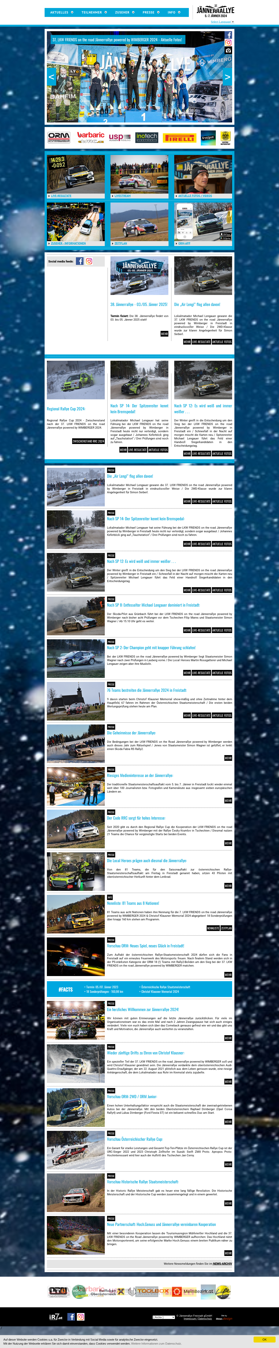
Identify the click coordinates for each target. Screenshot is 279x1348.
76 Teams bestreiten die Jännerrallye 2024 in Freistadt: (147, 690)
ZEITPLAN (226, 928)
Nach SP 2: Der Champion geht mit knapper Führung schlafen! (151, 647)
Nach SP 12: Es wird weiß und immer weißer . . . (141, 561)
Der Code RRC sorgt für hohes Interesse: (136, 818)
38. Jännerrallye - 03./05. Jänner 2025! (138, 304)
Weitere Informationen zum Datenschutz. (156, 1343)
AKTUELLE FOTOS (222, 341)
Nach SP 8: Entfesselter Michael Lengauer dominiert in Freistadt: (153, 605)
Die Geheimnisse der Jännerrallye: (131, 733)
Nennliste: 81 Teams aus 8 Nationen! (133, 903)
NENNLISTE (213, 928)
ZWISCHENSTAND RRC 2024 (88, 441)
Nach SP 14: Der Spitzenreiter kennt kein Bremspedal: (145, 518)
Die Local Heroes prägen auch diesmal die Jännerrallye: (147, 860)
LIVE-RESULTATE (201, 341)
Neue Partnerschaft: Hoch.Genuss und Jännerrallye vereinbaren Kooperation (161, 1224)
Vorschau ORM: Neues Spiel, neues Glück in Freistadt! (145, 945)
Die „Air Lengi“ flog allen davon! (197, 304)
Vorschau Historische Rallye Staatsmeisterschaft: (143, 1181)
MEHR (164, 333)
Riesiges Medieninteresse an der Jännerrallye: (140, 775)
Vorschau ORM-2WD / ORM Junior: (132, 1096)
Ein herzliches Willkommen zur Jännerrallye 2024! (143, 1009)
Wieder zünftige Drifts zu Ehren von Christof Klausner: (145, 1053)
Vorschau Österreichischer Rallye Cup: (135, 1139)
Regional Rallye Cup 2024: (66, 408)
